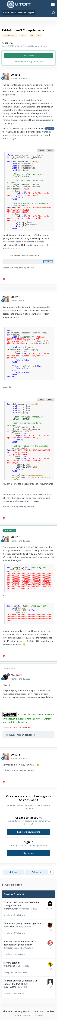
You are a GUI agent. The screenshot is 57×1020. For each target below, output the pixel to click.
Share (14, 872)
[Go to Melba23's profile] (6, 677)
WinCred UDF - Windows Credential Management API (21, 904)
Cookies (50, 1011)
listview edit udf (11, 962)
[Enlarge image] (28, 257)
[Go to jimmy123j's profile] (50, 982)
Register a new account (28, 831)
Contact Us (37, 1011)
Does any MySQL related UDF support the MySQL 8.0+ (20, 982)
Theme (7, 1011)
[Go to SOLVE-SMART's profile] (50, 943)
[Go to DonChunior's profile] (50, 903)
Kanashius (11, 965)
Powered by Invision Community (28, 1015)
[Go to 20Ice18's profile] (6, 76)
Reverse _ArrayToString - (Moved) (24, 923)
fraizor (9, 947)
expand (41, 151)
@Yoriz (50, 128)
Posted (20, 78)
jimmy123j (11, 987)
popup (50, 151)
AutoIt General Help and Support (32, 46)
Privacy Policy (22, 1011)
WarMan (10, 926)
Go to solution (28, 55)
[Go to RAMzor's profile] (50, 964)
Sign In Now (28, 853)
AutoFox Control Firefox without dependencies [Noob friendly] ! (19, 943)
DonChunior (12, 908)
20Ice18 (8, 43)
